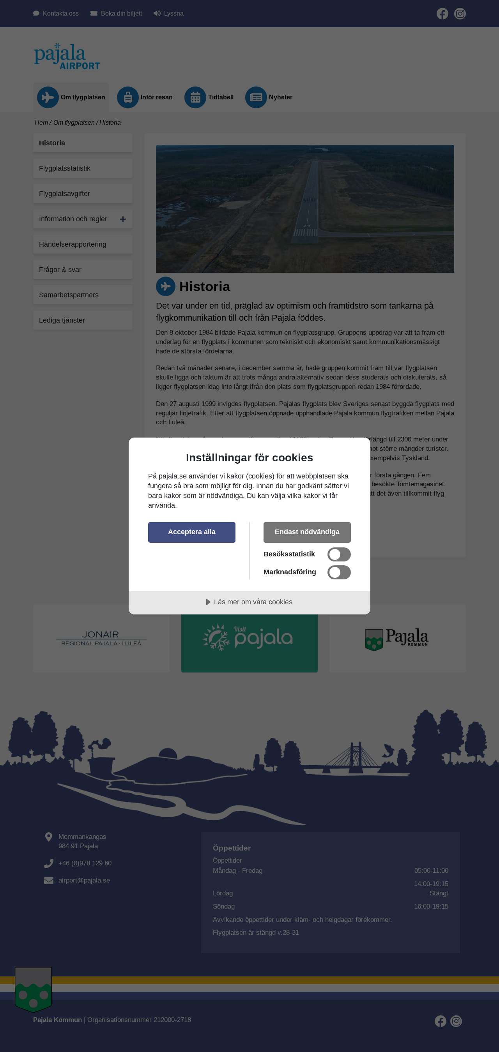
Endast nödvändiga (307, 532)
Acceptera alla (192, 532)
